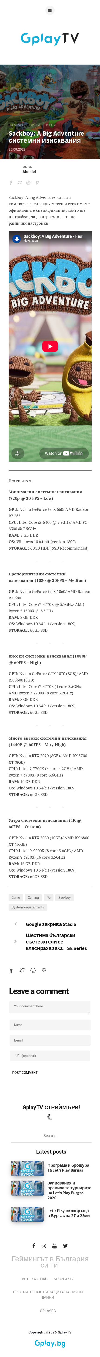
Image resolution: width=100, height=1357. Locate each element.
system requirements (28, 907)
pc (48, 897)
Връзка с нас (35, 1279)
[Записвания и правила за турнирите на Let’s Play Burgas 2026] (27, 1188)
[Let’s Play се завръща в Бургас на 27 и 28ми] (27, 1214)
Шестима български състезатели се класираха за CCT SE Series (56, 941)
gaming (33, 897)
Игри (51, 125)
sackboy (64, 897)
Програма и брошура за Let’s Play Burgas (68, 1168)
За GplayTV (63, 1279)
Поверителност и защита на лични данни (48, 1295)
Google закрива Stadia (51, 924)
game (16, 897)
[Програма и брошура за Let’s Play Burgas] (27, 1168)
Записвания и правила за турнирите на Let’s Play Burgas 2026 (69, 1190)
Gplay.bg (48, 1310)
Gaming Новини (24, 125)
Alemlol (29, 172)
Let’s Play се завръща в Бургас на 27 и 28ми (68, 1213)
